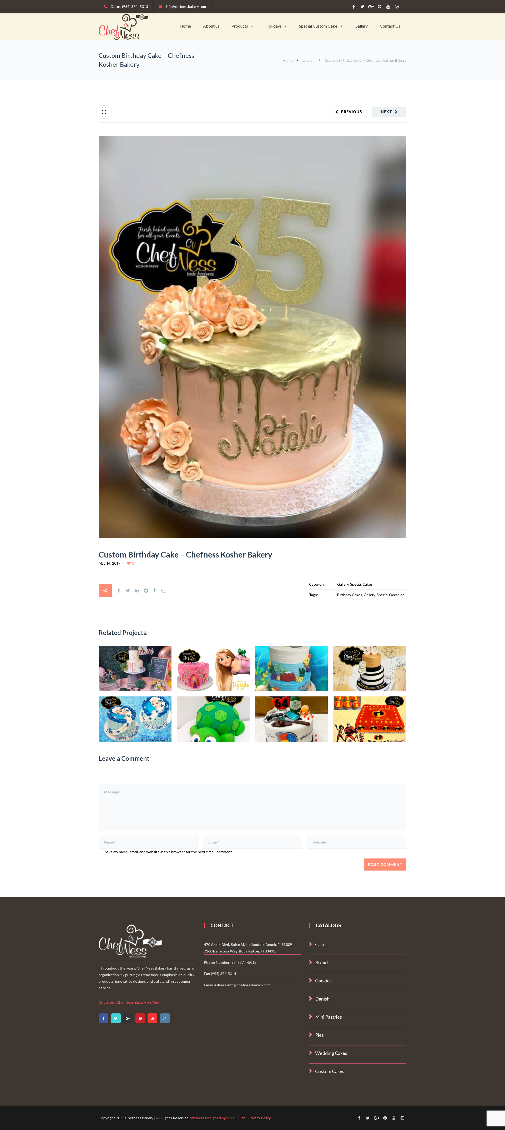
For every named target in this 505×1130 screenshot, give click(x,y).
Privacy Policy (259, 1118)
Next (386, 112)
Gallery (361, 25)
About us (211, 25)
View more (135, 668)
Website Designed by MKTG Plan (217, 1118)
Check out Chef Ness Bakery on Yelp (129, 1002)
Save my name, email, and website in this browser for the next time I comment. (169, 852)
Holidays (273, 25)
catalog (308, 60)
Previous (351, 112)
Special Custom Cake (318, 25)
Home (185, 25)
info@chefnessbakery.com (186, 6)
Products (239, 25)
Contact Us (390, 25)
